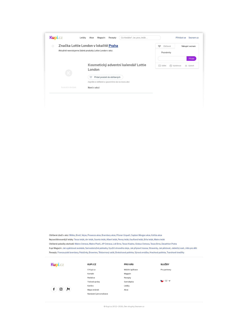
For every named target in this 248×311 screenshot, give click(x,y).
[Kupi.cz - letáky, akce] (56, 38)
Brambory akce (109, 235)
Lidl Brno (117, 244)
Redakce (91, 278)
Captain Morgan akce (140, 235)
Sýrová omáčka (142, 252)
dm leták (89, 239)
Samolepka (129, 282)
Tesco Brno (155, 244)
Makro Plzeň (94, 244)
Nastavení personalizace (97, 294)
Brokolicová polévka (124, 252)
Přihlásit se (181, 38)
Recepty (112, 38)
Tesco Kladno (128, 244)
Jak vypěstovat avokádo (73, 248)
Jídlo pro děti (191, 248)
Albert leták (111, 239)
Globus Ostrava (142, 244)
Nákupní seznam (189, 46)
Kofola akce (156, 235)
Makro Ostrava (81, 244)
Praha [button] (113, 46)
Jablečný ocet (177, 248)
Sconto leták (100, 239)
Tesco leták (79, 239)
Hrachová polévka (158, 252)
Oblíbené (167, 46)
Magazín (101, 38)
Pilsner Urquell (123, 235)
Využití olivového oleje (118, 248)
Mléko (72, 235)
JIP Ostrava (106, 244)
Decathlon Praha (169, 244)
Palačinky (83, 252)
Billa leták (148, 239)
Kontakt (90, 274)
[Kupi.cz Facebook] (54, 289)
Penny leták (123, 239)
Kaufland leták (136, 239)
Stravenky (153, 248)
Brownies (93, 252)
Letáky (83, 38)
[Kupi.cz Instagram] (61, 289)
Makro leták (159, 239)
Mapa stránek (93, 290)
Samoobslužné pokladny (96, 248)
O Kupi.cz (91, 270)
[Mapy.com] (68, 289)
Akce (91, 38)
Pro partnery (166, 270)
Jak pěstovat (164, 248)
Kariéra (90, 286)
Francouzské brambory (68, 252)
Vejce (84, 235)
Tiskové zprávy (93, 282)
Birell (78, 235)
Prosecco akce (94, 235)
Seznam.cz (194, 38)
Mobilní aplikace (131, 270)
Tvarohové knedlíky (175, 252)
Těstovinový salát (106, 252)
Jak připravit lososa (139, 248)
